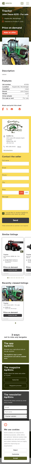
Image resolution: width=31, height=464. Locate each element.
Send (15, 220)
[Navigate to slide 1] (7, 277)
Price (4, 189)
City (4, 182)
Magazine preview (15, 385)
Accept (15, 458)
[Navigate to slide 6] (16, 277)
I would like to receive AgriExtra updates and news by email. (16, 213)
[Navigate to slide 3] (11, 277)
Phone (5, 175)
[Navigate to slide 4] (13, 277)
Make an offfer (10, 32)
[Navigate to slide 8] (19, 277)
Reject (15, 450)
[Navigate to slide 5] (14, 277)
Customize (15, 454)
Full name (6, 160)
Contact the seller (12, 270)
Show (19, 146)
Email (4, 168)
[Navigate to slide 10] (23, 277)
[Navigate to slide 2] (9, 277)
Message (6, 197)
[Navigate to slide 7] (18, 277)
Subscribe (15, 380)
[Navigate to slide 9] (21, 277)
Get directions (8, 150)
